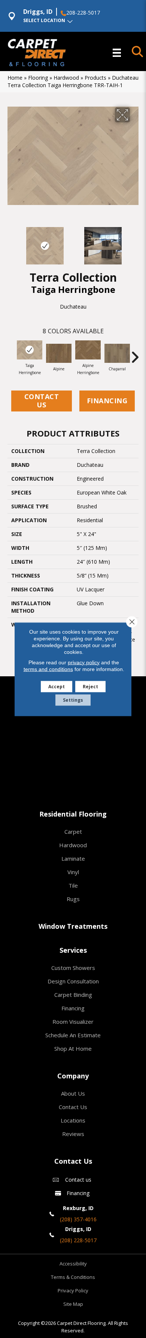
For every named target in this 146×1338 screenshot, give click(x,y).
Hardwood (66, 77)
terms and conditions (48, 669)
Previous (11, 242)
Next (135, 242)
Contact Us (41, 400)
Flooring (38, 77)
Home (14, 77)
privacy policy (84, 662)
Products (95, 77)
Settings (73, 699)
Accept (56, 686)
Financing (107, 400)
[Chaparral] (117, 353)
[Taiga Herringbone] (29, 350)
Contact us (78, 1179)
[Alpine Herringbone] (88, 350)
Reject (90, 686)
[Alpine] (58, 353)
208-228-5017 (83, 12)
